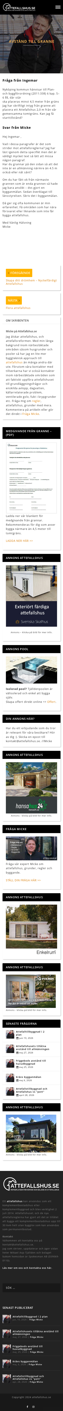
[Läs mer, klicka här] (31, 930)
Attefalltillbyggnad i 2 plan (30, 1033)
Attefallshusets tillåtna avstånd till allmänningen (32, 1048)
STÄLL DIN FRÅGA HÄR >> (23, 880)
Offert (51, 702)
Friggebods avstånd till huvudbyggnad (31, 1062)
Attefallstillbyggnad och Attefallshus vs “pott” (31, 1090)
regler (36, 401)
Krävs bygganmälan (28, 1077)
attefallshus (14, 362)
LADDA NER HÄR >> (19, 541)
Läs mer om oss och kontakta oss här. (27, 1267)
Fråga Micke (30, 414)
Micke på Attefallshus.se (21, 331)
